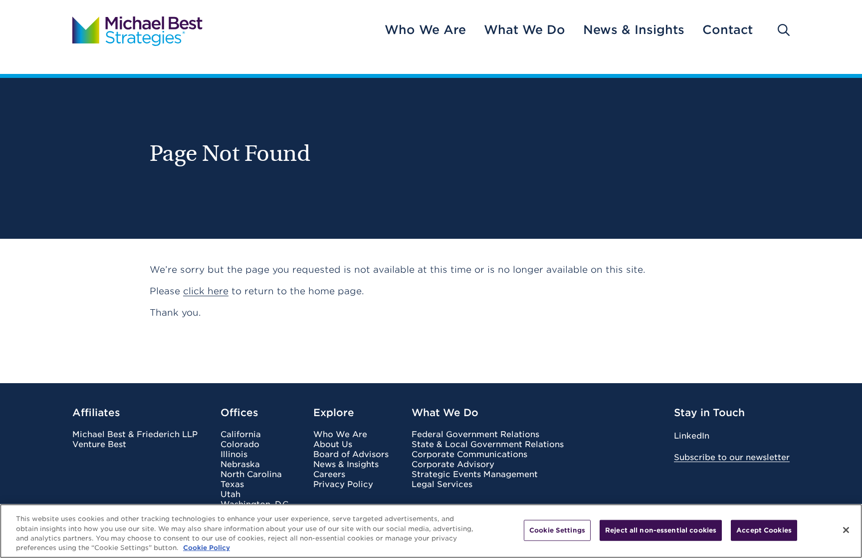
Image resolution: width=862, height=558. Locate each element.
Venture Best (99, 445)
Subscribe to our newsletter (732, 457)
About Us (332, 445)
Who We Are (425, 30)
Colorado (239, 445)
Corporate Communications (469, 455)
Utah (230, 495)
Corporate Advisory (453, 465)
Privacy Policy (343, 485)
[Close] (846, 530)
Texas (232, 485)
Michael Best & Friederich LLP (135, 435)
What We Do (524, 30)
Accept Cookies (764, 530)
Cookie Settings (557, 530)
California (240, 435)
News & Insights (633, 30)
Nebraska (240, 465)
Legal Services (442, 485)
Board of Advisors (351, 455)
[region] (431, 531)
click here (205, 291)
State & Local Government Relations (488, 445)
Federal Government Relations (475, 435)
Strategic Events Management (475, 475)
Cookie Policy (206, 548)
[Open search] (784, 30)
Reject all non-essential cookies (660, 530)
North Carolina (251, 475)
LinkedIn (691, 436)
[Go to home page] (137, 29)
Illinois (233, 455)
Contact (727, 30)
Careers (329, 475)
